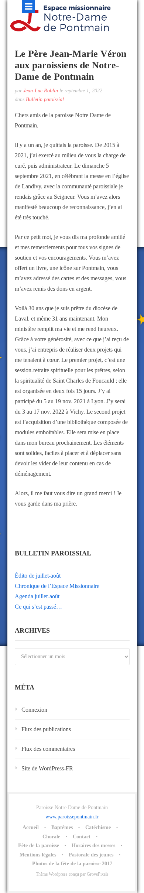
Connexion (34, 709)
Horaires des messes (93, 845)
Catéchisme (98, 827)
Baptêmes (62, 827)
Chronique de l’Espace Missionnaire (57, 586)
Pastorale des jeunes (91, 855)
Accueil (31, 827)
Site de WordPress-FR (47, 768)
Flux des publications (46, 729)
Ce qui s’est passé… (38, 606)
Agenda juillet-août (37, 596)
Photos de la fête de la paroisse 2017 (72, 863)
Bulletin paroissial (45, 99)
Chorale (51, 836)
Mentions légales (38, 855)
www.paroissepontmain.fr (72, 817)
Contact (81, 836)
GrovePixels (98, 874)
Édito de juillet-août (38, 575)
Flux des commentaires (48, 749)
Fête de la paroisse (38, 845)
